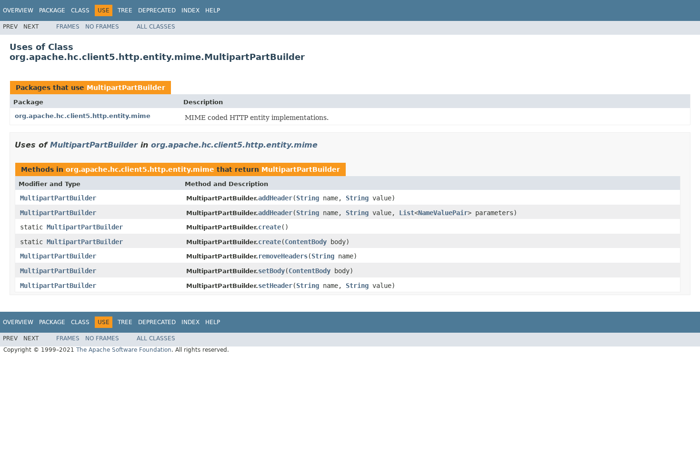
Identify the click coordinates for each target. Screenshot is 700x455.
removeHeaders (283, 256)
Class (80, 10)
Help (212, 10)
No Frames (102, 26)
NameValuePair (443, 213)
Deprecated (157, 10)
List (406, 213)
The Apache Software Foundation (123, 349)
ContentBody (306, 242)
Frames (68, 26)
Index (190, 10)
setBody (271, 271)
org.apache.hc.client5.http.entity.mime (82, 115)
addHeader (275, 198)
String (307, 198)
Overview (18, 10)
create (269, 227)
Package (52, 10)
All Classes (156, 26)
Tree (125, 10)
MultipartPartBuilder (126, 87)
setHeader (275, 285)
